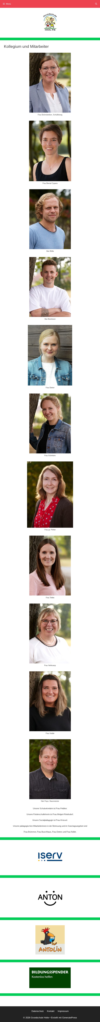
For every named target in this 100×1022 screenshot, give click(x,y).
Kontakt (50, 1011)
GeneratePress (69, 1017)
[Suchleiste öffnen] (96, 4)
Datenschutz (38, 1011)
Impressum (63, 1011)
